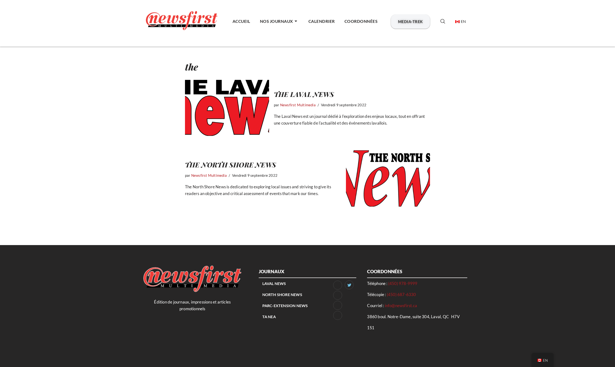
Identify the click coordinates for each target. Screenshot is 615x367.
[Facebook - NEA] (337, 315)
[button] (442, 21)
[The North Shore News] (388, 178)
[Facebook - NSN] (337, 295)
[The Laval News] (227, 108)
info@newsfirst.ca (401, 305)
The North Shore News (230, 164)
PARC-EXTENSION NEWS (285, 305)
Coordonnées (361, 21)
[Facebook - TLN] (337, 285)
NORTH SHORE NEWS (282, 294)
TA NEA (269, 316)
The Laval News (304, 94)
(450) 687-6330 (401, 294)
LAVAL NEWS (274, 283)
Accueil (241, 21)
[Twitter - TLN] (349, 284)
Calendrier (321, 21)
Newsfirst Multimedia (298, 105)
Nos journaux (276, 21)
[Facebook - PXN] (337, 305)
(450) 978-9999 (403, 283)
